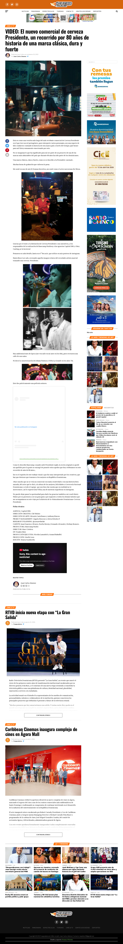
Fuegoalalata (18, 624)
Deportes (97, 11)
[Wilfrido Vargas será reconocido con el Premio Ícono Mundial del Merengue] (94, 379)
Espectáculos (48, 11)
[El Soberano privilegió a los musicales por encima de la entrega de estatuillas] (94, 364)
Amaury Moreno (67, 939)
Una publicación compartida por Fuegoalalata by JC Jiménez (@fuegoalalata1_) (43, 458)
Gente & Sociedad (83, 11)
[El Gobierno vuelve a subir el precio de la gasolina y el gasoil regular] (110, 348)
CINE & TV (69, 11)
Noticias (25, 11)
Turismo (60, 11)
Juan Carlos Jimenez (20, 56)
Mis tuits (90, 332)
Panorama (35, 11)
